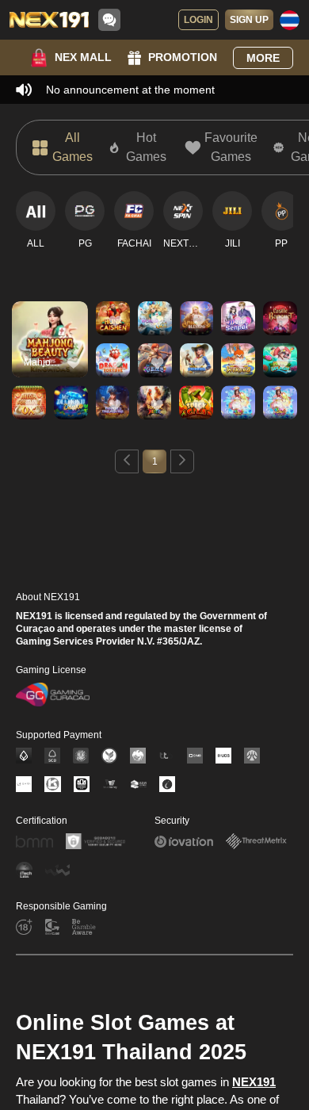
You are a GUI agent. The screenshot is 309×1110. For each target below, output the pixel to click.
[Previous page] (127, 461)
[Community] (109, 20)
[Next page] (182, 461)
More (263, 58)
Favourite (50, 316)
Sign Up (249, 19)
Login (198, 19)
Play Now (50, 353)
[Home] (49, 20)
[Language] (289, 20)
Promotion (182, 57)
